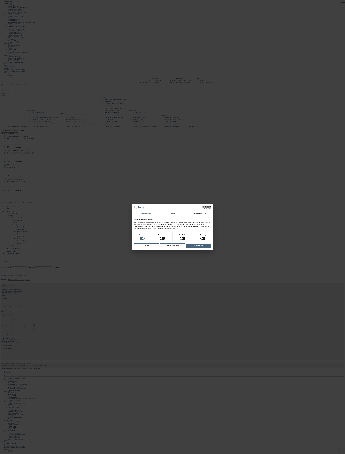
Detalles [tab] (172, 213)
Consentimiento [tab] (146, 213)
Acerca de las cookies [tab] (199, 213)
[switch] (162, 238)
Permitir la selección (172, 245)
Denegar (146, 245)
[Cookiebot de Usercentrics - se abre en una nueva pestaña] (203, 207)
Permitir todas (198, 245)
